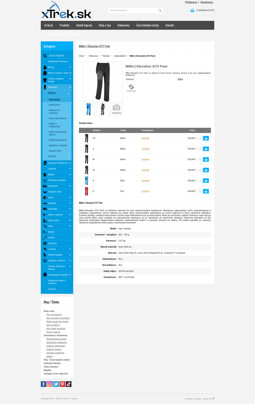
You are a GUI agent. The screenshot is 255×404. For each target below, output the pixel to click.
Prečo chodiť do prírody (57, 321)
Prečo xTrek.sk (53, 332)
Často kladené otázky (147, 25)
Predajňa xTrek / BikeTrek (56, 374)
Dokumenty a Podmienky (55, 335)
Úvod (81, 56)
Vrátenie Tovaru (53, 349)
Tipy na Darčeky (54, 314)
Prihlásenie (191, 2)
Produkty (64, 25)
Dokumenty (123, 25)
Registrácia (207, 2)
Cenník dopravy (84, 25)
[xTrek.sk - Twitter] (56, 386)
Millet (180, 79)
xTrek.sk (48, 25)
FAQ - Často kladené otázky (57, 360)
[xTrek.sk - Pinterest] (62, 386)
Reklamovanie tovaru (56, 339)
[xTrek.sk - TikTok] (68, 386)
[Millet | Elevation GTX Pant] (102, 82)
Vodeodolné (120, 56)
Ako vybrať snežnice (56, 328)
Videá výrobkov (51, 367)
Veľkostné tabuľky (52, 363)
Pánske (106, 56)
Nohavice (93, 56)
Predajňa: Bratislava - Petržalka (61, 34)
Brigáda (47, 370)
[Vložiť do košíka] (206, 138)
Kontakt (170, 25)
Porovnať (131, 91)
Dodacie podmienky (55, 346)
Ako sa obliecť (53, 325)
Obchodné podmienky (56, 342)
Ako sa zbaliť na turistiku (57, 318)
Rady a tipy (105, 25)
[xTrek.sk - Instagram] (50, 386)
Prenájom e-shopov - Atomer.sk (198, 399)
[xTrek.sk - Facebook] (43, 386)
